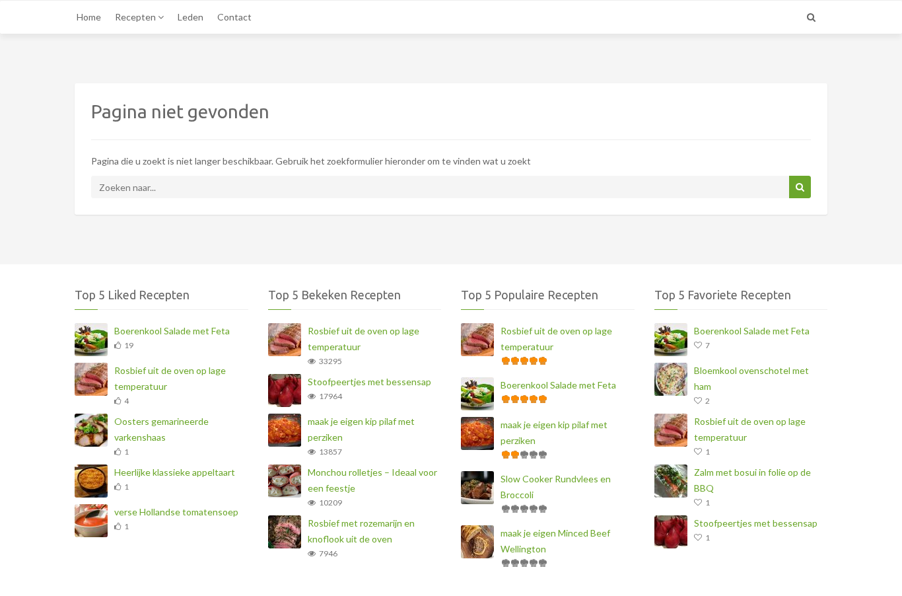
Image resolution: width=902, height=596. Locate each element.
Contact (234, 16)
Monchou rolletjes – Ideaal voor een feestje (372, 480)
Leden (190, 16)
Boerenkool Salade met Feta (172, 330)
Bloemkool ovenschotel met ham (751, 378)
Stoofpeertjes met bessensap (369, 381)
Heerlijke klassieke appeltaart (174, 472)
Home (89, 16)
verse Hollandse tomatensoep (176, 511)
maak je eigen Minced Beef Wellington (555, 540)
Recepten (136, 16)
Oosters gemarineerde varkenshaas (161, 429)
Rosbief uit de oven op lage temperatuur (170, 378)
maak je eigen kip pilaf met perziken (361, 429)
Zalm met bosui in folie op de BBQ (752, 480)
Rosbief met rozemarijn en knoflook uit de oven (361, 530)
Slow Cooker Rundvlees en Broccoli (556, 486)
